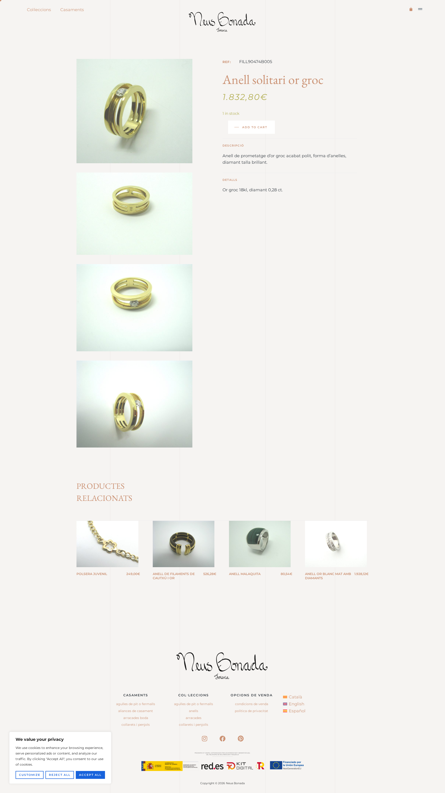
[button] (420, 9)
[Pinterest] (241, 738)
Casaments (72, 9)
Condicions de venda (251, 704)
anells (193, 711)
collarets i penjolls (193, 725)
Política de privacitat (251, 711)
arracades (193, 718)
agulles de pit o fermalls (193, 704)
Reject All (59, 775)
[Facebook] (222, 738)
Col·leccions (39, 9)
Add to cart (254, 127)
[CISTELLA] (411, 9)
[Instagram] (204, 738)
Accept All (90, 775)
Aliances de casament (135, 711)
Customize (29, 775)
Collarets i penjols (135, 725)
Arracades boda (135, 718)
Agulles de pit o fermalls (135, 704)
